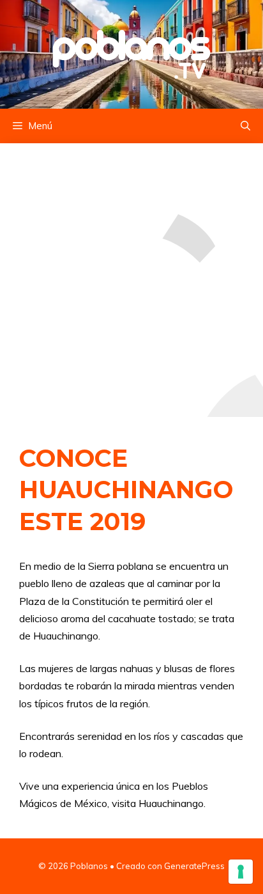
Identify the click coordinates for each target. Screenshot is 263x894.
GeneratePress (194, 866)
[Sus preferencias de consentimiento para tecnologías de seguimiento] (241, 871)
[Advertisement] (131, 280)
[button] (245, 126)
